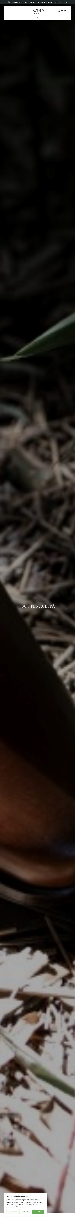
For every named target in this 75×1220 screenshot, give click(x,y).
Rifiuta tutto (25, 1212)
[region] (25, 1204)
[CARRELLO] (65, 11)
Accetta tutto (38, 1212)
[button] (59, 10)
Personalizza (13, 1212)
